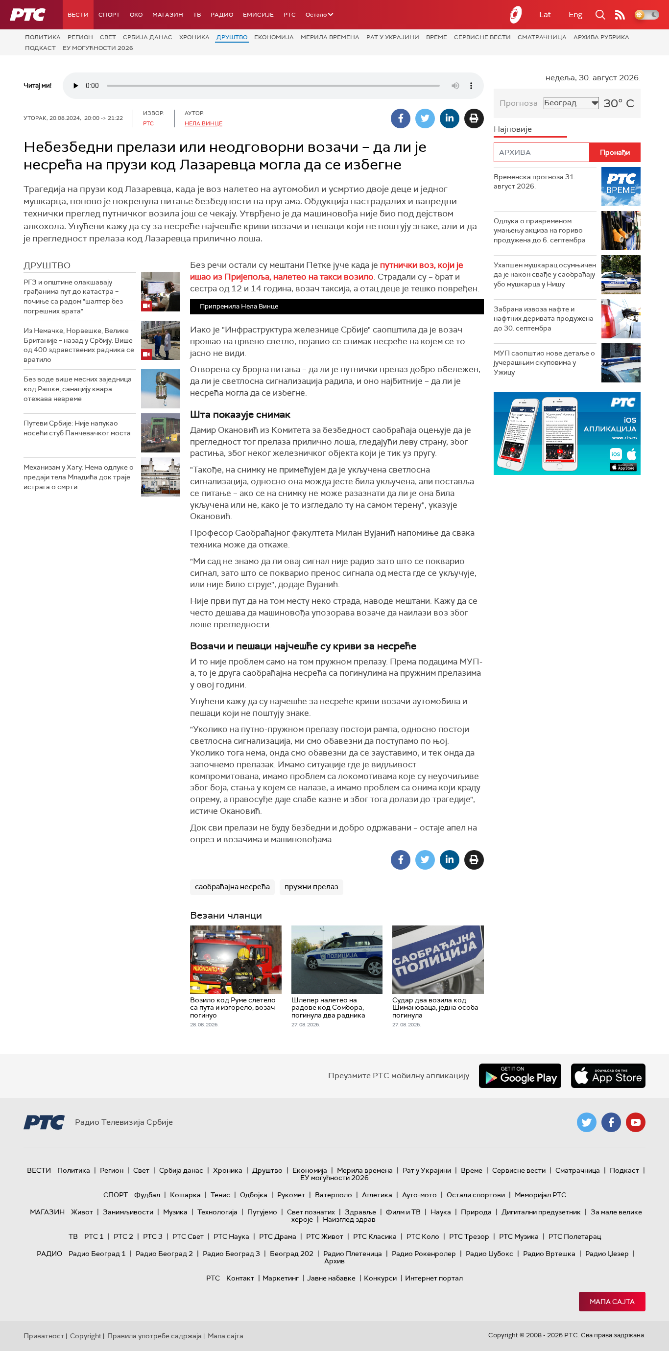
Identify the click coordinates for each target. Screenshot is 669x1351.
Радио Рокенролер (424, 1253)
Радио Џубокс (489, 1253)
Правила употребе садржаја (154, 1335)
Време (436, 37)
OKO (136, 15)
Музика (175, 1212)
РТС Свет (188, 1236)
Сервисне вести (482, 37)
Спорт (109, 15)
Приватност (44, 1335)
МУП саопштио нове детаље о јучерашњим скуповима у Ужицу (544, 363)
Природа (476, 1212)
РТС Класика (375, 1236)
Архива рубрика (601, 37)
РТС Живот (324, 1236)
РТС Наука (231, 1236)
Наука (440, 1212)
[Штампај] (474, 118)
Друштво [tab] (47, 265)
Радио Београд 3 (231, 1253)
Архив (334, 1260)
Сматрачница (542, 37)
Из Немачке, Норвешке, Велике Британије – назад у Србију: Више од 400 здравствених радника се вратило (79, 345)
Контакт (240, 1278)
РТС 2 (123, 1236)
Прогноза (519, 103)
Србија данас (147, 37)
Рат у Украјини (392, 37)
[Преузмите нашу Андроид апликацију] (520, 1076)
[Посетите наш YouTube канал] (635, 1122)
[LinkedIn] (449, 118)
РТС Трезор (469, 1236)
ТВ (197, 15)
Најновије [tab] (513, 129)
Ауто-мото (419, 1194)
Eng (575, 14)
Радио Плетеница (352, 1253)
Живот (82, 1212)
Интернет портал (434, 1278)
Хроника (194, 37)
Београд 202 (291, 1253)
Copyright (85, 1335)
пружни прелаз (311, 887)
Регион (80, 37)
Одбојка (253, 1194)
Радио (222, 15)
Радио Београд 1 (97, 1253)
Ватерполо (333, 1194)
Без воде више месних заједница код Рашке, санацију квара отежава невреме (78, 389)
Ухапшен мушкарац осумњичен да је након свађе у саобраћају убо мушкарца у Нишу (545, 274)
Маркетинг (281, 1278)
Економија (274, 37)
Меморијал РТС (540, 1194)
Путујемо (262, 1212)
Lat (545, 14)
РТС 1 (94, 1236)
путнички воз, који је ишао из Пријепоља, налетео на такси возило (326, 271)
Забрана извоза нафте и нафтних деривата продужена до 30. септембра (544, 318)
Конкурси (380, 1278)
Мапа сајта (612, 1301)
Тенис (220, 1194)
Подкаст (40, 48)
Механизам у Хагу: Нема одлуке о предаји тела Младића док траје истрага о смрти (79, 477)
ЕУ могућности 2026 (98, 48)
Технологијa (217, 1212)
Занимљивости (128, 1212)
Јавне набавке (331, 1278)
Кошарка (185, 1194)
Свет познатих (311, 1212)
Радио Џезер (607, 1253)
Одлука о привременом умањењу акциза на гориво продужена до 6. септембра (540, 230)
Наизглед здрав (349, 1219)
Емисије (258, 15)
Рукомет (291, 1194)
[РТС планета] (516, 14)
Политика (43, 37)
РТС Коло (422, 1236)
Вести (78, 15)
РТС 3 (153, 1236)
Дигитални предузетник (541, 1212)
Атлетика (377, 1194)
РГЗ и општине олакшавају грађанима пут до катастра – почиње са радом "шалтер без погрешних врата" (73, 296)
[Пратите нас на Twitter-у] (587, 1122)
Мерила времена (330, 37)
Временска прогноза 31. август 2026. (534, 181)
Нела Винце (203, 123)
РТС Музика (519, 1236)
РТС (290, 15)
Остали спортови (476, 1194)
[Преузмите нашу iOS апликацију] (608, 1076)
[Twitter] (425, 118)
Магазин (167, 15)
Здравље (360, 1212)
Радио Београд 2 (164, 1253)
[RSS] (620, 14)
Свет (108, 37)
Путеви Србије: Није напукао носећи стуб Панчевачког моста (77, 428)
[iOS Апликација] (567, 433)
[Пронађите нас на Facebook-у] (611, 1122)
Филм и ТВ (403, 1212)
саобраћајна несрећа (232, 887)
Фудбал (147, 1194)
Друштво (231, 37)
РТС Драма (277, 1236)
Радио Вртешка (549, 1253)
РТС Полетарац (575, 1236)
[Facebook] (400, 118)
